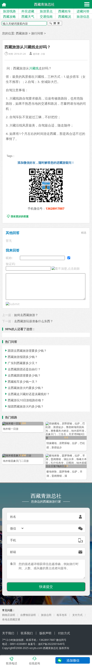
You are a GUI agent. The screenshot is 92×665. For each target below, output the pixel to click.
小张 (43, 53)
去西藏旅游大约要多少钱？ (24, 388)
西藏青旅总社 (44, 4)
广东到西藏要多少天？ (21, 363)
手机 (13, 540)
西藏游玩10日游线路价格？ (24, 400)
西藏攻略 (9, 16)
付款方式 (64, 633)
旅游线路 (9, 11)
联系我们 (27, 633)
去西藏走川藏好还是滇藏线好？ (27, 394)
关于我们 (8, 633)
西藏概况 (64, 16)
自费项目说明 (28, 615)
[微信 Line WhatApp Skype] (17, 528)
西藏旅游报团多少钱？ (21, 357)
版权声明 (45, 633)
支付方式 (77, 615)
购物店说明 (8, 615)
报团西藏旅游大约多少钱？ (24, 406)
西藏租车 (64, 11)
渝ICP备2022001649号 (51, 644)
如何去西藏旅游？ (26, 315)
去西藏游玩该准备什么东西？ (33, 321)
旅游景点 (46, 11)
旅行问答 (37, 33)
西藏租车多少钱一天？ (21, 382)
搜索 (54, 23)
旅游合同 (46, 615)
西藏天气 (27, 16)
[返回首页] (2, 4)
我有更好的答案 (18, 216)
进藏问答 (83, 11)
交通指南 (46, 16)
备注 (13, 564)
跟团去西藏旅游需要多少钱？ (25, 351)
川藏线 (34, 68)
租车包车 (62, 615)
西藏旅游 (22, 33)
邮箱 (13, 552)
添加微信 (73, 660)
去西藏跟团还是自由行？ (22, 369)
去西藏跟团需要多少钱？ (22, 375)
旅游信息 (83, 16)
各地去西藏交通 (11, 619)
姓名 (13, 517)
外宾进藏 (27, 11)
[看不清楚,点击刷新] (66, 268)
